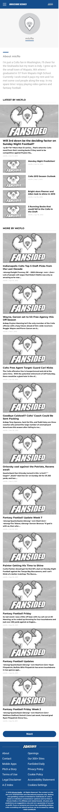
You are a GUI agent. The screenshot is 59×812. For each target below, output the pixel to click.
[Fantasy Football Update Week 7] (29, 507)
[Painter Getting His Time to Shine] (29, 555)
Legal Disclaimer (11, 779)
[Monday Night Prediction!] (29, 166)
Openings (33, 753)
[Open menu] (4, 4)
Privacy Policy (35, 769)
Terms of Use (9, 774)
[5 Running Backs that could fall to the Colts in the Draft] (29, 211)
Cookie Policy (35, 774)
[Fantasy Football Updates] (29, 651)
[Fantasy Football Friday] (29, 603)
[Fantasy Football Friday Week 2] (29, 699)
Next (29, 733)
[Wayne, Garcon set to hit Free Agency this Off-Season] (29, 308)
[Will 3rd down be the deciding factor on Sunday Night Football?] (29, 131)
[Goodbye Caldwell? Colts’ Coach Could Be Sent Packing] (29, 407)
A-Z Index (7, 784)
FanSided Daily (36, 763)
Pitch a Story (9, 769)
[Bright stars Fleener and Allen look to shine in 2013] (29, 196)
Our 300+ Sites (36, 758)
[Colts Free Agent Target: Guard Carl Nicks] (29, 358)
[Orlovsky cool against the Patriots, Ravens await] (29, 458)
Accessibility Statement (41, 779)
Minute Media (17, 792)
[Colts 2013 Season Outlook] (29, 181)
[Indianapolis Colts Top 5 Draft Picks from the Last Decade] (29, 257)
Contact (6, 758)
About (5, 753)
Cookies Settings (37, 784)
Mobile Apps (9, 763)
